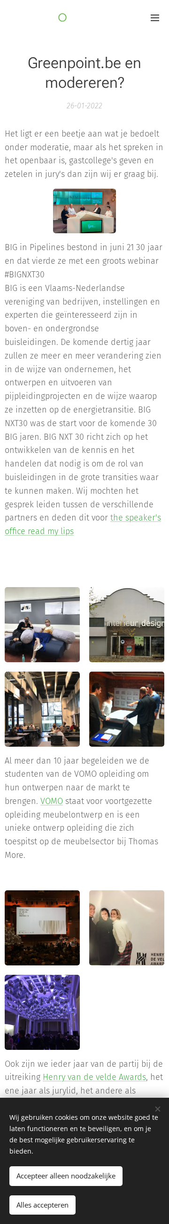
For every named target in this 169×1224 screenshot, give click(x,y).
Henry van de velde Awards (94, 1077)
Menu (155, 17)
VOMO (51, 801)
